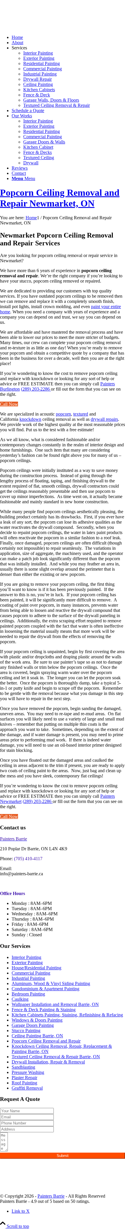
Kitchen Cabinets (39, 89)
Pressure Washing (28, 1072)
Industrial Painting (40, 73)
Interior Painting (38, 53)
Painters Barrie (51, 1196)
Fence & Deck (36, 94)
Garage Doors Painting (33, 1025)
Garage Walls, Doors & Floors (51, 100)
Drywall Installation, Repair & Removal (48, 1061)
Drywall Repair (37, 79)
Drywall (30, 162)
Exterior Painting (38, 58)
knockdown (30, 419)
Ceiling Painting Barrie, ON (37, 1035)
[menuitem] (68, 37)
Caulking (20, 999)
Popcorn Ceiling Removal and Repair (46, 1040)
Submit (63, 1155)
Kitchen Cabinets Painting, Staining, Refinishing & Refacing (67, 1014)
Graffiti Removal (27, 1088)
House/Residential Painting (36, 967)
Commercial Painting (42, 68)
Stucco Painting (26, 1030)
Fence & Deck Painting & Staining (44, 1009)
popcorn (63, 414)
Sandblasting (23, 1067)
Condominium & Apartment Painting (45, 988)
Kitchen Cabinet (38, 147)
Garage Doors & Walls (44, 141)
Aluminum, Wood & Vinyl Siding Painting (51, 983)
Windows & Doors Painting (37, 1020)
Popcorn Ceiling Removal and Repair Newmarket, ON (59, 198)
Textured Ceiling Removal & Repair (56, 105)
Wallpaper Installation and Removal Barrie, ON (55, 1004)
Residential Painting (41, 63)
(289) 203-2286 (36, 389)
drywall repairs (104, 419)
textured (80, 414)
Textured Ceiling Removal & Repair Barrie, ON (56, 1056)
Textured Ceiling (38, 157)
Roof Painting (24, 1082)
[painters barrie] (43, 27)
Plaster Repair (24, 1077)
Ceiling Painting (38, 84)
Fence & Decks (37, 152)
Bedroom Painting (28, 993)
